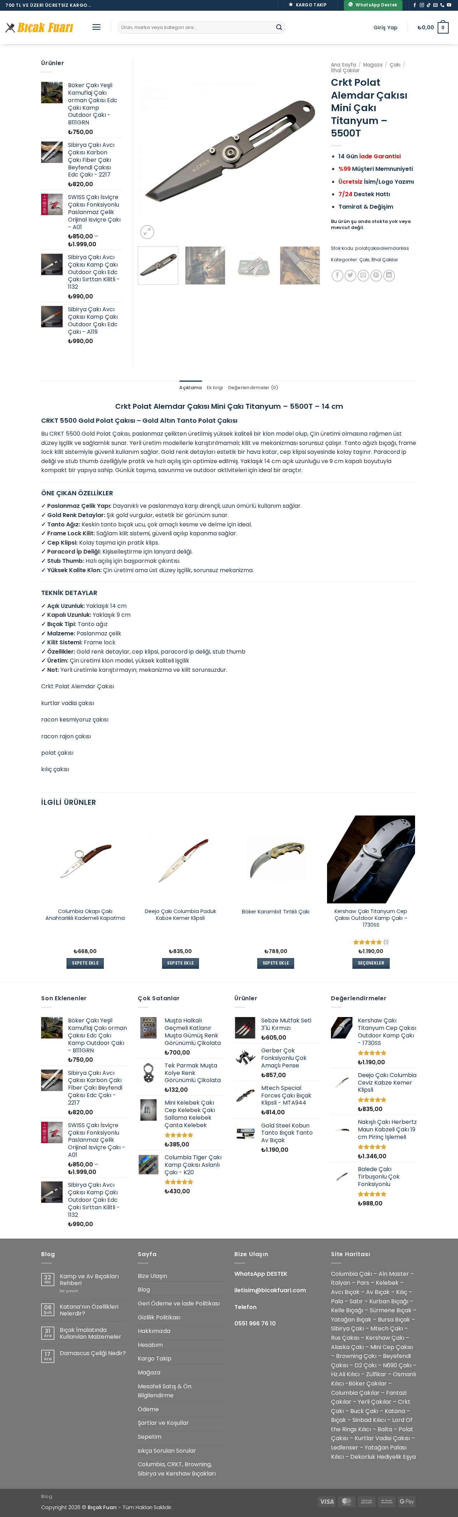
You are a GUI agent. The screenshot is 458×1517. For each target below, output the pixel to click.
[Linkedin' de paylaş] (389, 276)
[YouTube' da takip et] (449, 5)
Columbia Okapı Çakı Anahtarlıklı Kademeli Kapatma (85, 914)
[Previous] (150, 150)
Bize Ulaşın (152, 1276)
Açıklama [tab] (190, 388)
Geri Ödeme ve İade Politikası (179, 1303)
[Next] (307, 150)
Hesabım (150, 1345)
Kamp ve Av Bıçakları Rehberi (89, 1280)
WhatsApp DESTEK (261, 1274)
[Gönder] (279, 27)
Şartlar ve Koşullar (163, 1423)
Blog (144, 1289)
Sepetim (149, 1437)
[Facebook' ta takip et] (415, 5)
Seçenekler (371, 963)
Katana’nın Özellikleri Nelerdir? (89, 1310)
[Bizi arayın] (442, 5)
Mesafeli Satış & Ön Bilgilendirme (164, 1391)
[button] (96, 27)
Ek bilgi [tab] (215, 388)
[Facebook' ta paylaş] (338, 276)
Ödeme (148, 1409)
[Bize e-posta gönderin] (435, 5)
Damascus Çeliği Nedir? (93, 1353)
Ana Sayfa (343, 64)
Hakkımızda (154, 1331)
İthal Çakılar (345, 70)
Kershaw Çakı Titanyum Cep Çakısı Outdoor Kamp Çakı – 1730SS (371, 918)
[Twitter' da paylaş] (350, 276)
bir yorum (69, 1291)
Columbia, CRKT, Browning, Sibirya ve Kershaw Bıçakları (177, 1469)
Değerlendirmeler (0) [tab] (253, 388)
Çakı (395, 64)
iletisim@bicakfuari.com (270, 1290)
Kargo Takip (154, 1358)
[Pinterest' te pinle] (376, 276)
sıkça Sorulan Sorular (167, 1451)
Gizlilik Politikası (159, 1317)
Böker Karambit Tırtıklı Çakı (276, 911)
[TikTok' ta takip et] (429, 5)
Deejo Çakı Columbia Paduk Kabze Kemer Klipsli (180, 914)
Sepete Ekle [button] (85, 963)
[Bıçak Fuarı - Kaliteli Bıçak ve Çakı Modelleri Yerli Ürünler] (41, 28)
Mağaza (373, 64)
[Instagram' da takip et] (422, 5)
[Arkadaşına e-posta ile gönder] (363, 276)
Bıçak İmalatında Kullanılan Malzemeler (90, 1333)
